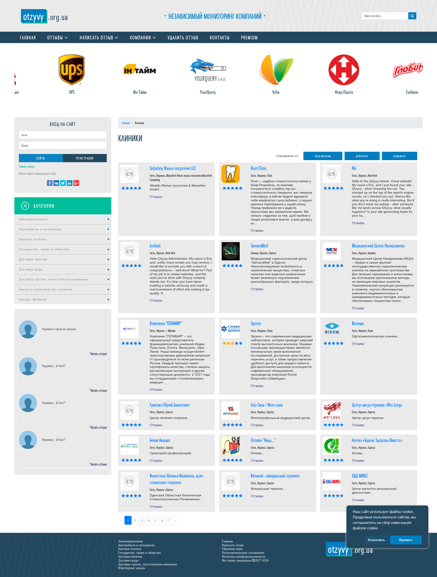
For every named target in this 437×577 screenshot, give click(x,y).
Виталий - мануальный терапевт (275, 475)
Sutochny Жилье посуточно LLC (173, 167)
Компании (141, 37)
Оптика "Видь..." (263, 439)
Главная (28, 37)
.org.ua (45, 16)
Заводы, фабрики (32, 299)
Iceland (155, 245)
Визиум (358, 323)
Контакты (220, 37)
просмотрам (323, 156)
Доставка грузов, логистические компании (54, 279)
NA (354, 167)
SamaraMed (259, 245)
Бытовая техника (32, 239)
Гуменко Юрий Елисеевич (170, 404)
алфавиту (399, 156)
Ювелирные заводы (131, 568)
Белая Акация (160, 439)
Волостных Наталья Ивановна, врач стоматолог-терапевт (176, 478)
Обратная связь (232, 549)
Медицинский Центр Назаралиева (378, 245)
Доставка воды (31, 269)
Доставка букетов (33, 259)
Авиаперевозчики (33, 219)
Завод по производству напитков (46, 289)
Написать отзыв (97, 37)
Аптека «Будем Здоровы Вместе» (377, 439)
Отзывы (55, 37)
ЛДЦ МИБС (360, 475)
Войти (40, 158)
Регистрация (85, 158)
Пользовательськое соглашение (243, 552)
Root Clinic (259, 167)
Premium (249, 37)
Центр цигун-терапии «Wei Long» (377, 404)
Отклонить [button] (376, 540)
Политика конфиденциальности (244, 556)
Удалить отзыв (183, 37)
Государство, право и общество (44, 249)
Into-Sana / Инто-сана (266, 404)
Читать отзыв (98, 353)
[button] (380, 528)
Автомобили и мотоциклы (40, 229)
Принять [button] (406, 540)
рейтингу (362, 156)
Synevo (256, 323)
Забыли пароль (27, 166)
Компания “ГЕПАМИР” (166, 323)
